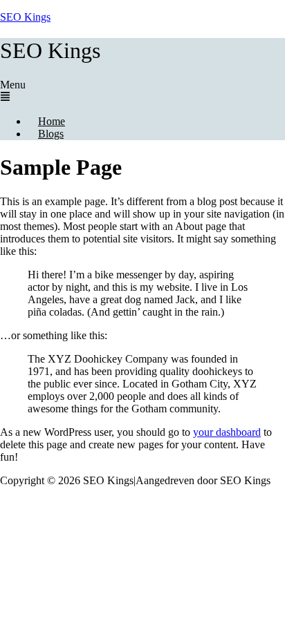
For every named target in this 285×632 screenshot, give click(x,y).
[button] (142, 91)
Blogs (51, 134)
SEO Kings (25, 17)
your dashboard (227, 432)
